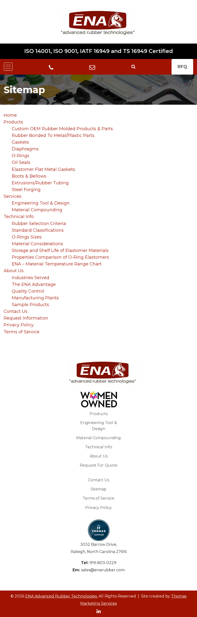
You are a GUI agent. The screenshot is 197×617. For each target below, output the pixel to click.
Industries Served (30, 277)
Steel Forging (26, 189)
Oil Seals (21, 162)
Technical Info (19, 216)
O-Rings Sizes (27, 237)
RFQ (182, 66)
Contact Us (15, 311)
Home (10, 115)
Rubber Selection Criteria (39, 223)
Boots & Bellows (29, 176)
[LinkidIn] (99, 611)
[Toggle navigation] (8, 67)
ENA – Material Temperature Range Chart (57, 264)
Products (13, 122)
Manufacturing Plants (35, 298)
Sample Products (30, 304)
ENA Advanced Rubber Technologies (61, 596)
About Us (14, 270)
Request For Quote (98, 465)
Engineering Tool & (98, 425)
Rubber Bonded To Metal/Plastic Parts (53, 135)
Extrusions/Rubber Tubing (40, 183)
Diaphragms (25, 149)
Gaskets (20, 142)
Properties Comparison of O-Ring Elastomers (60, 257)
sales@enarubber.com (103, 570)
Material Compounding (37, 209)
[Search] (133, 66)
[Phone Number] (51, 67)
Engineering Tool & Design (41, 203)
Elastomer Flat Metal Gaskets (43, 169)
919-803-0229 (103, 562)
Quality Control (28, 291)
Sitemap (98, 489)
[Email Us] (92, 66)
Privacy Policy (19, 325)
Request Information (26, 318)
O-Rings (20, 155)
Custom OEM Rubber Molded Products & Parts (62, 128)
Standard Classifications (38, 230)
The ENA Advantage (34, 284)
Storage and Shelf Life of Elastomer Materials (60, 250)
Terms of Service (21, 331)
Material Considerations (37, 243)
